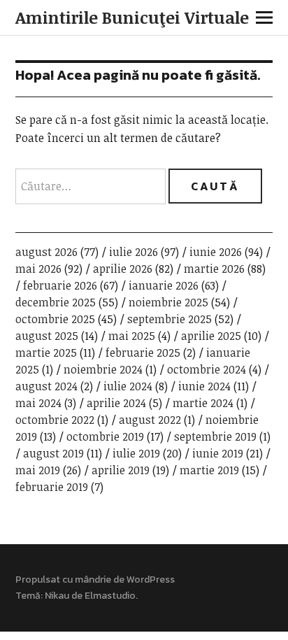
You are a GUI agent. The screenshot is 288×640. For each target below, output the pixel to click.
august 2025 (46, 335)
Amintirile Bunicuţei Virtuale (132, 17)
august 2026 (46, 251)
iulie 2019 (136, 453)
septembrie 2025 (169, 319)
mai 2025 (131, 335)
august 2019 (53, 453)
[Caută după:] (91, 186)
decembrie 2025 (55, 302)
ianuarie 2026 (164, 285)
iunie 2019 (217, 453)
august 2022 (150, 419)
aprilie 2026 (122, 268)
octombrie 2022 (54, 419)
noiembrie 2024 (103, 369)
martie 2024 (203, 403)
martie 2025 (46, 352)
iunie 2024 (204, 386)
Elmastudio (110, 595)
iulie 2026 (133, 251)
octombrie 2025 (55, 319)
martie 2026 (214, 268)
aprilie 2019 (121, 470)
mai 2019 (37, 470)
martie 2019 (209, 470)
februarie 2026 (60, 285)
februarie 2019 (51, 487)
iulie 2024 (127, 386)
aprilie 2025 (211, 335)
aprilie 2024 (116, 403)
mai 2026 (38, 268)
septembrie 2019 (215, 436)
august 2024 (46, 386)
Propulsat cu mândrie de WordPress (95, 579)
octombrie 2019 (105, 436)
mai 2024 (38, 403)
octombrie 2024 (206, 369)
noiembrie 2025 (168, 302)
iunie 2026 (215, 251)
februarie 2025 (143, 352)
